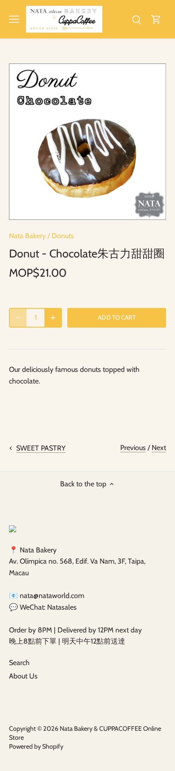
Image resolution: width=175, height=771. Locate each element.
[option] (87, 141)
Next (159, 447)
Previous (133, 447)
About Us (23, 676)
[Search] (136, 19)
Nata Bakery (27, 236)
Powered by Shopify (36, 746)
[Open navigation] (14, 19)
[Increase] (52, 317)
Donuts (63, 236)
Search (19, 662)
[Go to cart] (156, 19)
